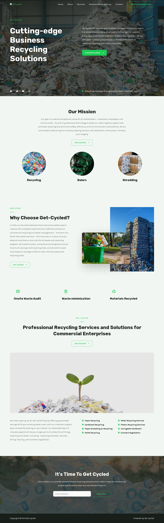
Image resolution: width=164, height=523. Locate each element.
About (70, 4)
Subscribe (101, 494)
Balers (82, 180)
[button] (94, 53)
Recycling (34, 180)
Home (60, 4)
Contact (119, 4)
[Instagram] (29, 91)
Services (81, 4)
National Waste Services (100, 4)
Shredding (130, 180)
